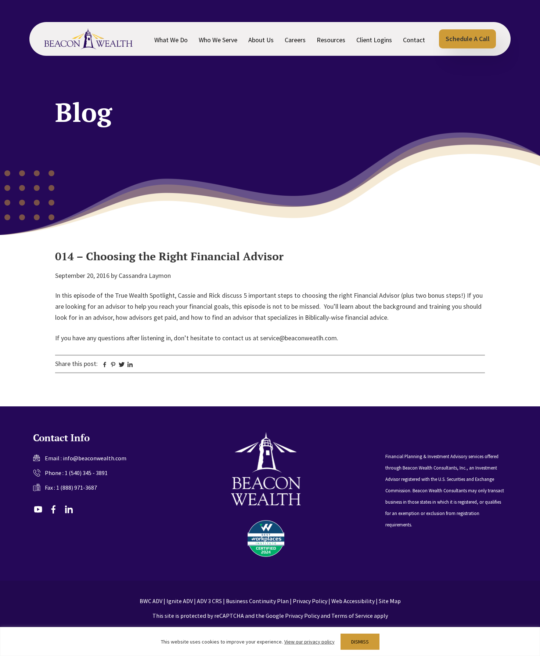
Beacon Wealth (88, 39)
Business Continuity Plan (257, 601)
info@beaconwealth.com (94, 458)
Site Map (390, 601)
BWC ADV (151, 601)
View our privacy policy (309, 641)
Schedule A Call (468, 39)
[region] (270, 641)
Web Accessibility (353, 601)
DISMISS (360, 641)
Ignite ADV (179, 601)
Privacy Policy (310, 601)
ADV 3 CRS (209, 601)
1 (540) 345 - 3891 (86, 472)
